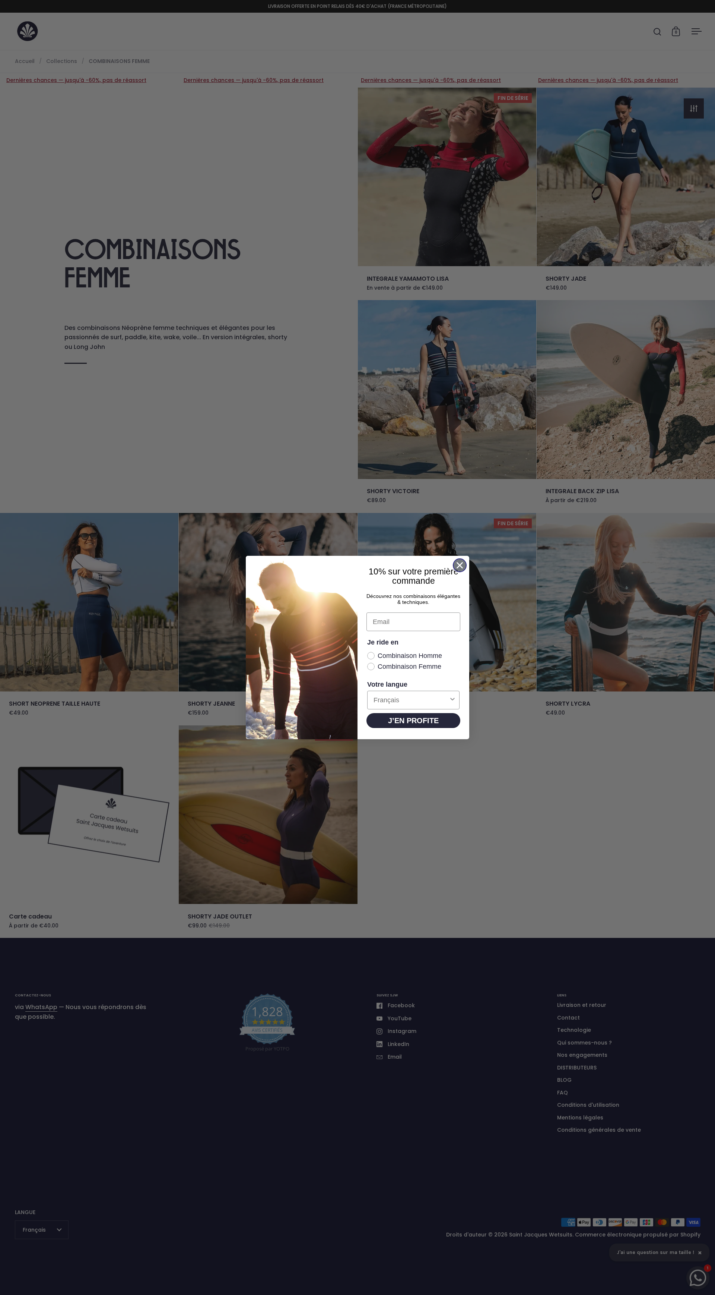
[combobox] (411, 700)
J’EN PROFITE (413, 720)
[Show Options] (452, 700)
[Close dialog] (459, 565)
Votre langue (387, 684)
